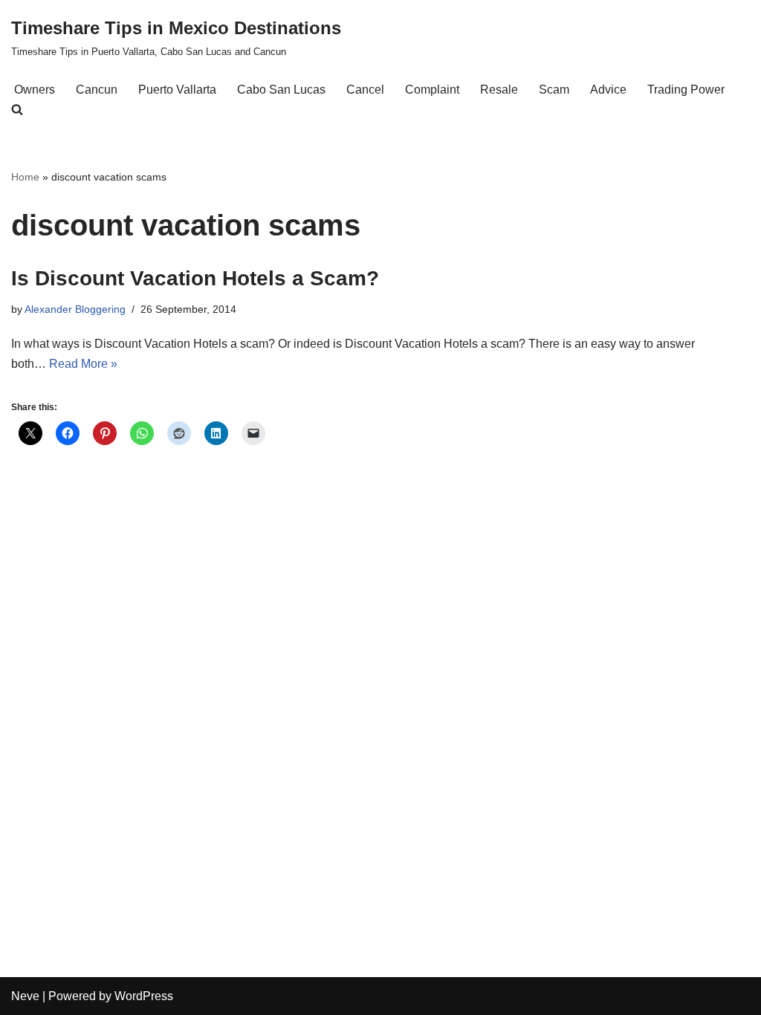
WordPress (143, 996)
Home (25, 177)
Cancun (96, 89)
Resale (499, 89)
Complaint (432, 89)
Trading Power (686, 89)
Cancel (365, 89)
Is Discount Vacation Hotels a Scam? (195, 278)
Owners (34, 89)
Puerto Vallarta (177, 89)
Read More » (83, 363)
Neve (25, 996)
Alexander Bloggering (75, 309)
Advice (608, 89)
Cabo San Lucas (281, 89)
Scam (554, 89)
